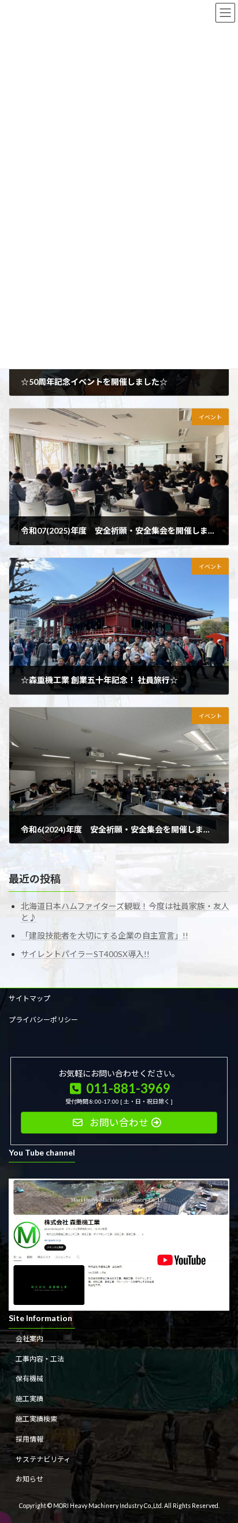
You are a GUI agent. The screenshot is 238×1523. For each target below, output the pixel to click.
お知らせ (29, 1479)
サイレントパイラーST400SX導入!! (85, 954)
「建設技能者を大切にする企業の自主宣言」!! (104, 936)
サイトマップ (29, 998)
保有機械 (29, 1378)
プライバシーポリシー (43, 1019)
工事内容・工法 (40, 1358)
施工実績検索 (36, 1419)
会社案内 (29, 1338)
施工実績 (29, 1398)
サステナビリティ (43, 1458)
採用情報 (29, 1439)
